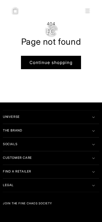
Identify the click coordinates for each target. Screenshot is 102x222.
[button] (87, 10)
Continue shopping (51, 62)
